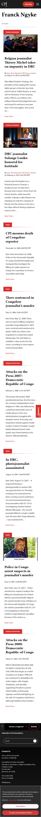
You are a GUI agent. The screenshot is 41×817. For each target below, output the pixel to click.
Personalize (20, 806)
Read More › (9, 116)
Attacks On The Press (13, 363)
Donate (34, 726)
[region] (20, 801)
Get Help (28, 4)
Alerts (8, 225)
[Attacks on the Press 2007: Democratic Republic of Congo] (20, 405)
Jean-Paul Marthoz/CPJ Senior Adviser (21, 73)
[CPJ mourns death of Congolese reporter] (20, 255)
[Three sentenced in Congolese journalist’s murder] (20, 324)
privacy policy (13, 800)
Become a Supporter (16, 727)
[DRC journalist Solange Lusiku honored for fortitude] (20, 137)
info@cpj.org (6, 782)
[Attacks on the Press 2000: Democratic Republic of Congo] (20, 672)
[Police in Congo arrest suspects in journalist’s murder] (20, 549)
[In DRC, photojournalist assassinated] (20, 491)
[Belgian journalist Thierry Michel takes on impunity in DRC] (20, 43)
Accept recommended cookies (20, 813)
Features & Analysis (12, 32)
